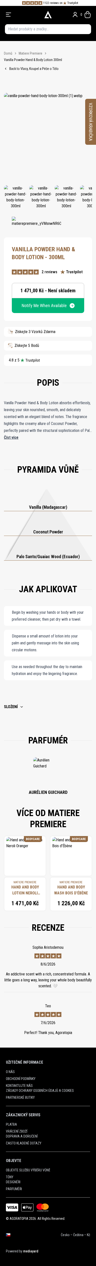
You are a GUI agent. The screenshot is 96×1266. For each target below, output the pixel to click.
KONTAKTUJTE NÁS (19, 1086)
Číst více (11, 437)
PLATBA (11, 1124)
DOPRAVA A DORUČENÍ (22, 1136)
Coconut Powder (48, 531)
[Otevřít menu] (22, 14)
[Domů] (48, 14)
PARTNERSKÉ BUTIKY (20, 1097)
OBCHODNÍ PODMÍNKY (20, 1079)
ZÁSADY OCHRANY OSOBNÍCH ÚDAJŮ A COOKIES (40, 1091)
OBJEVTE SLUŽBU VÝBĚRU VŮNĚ (28, 1170)
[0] (87, 14)
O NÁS (10, 1072)
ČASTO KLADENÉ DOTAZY (23, 1143)
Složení (11, 706)
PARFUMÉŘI (14, 1189)
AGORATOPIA (19, 1219)
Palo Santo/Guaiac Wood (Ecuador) (48, 556)
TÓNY (9, 1177)
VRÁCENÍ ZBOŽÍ (16, 1131)
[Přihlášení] (75, 14)
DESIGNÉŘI (13, 1182)
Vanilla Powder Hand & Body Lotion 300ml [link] (33, 60)
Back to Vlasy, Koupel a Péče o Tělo (34, 69)
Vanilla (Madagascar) (48, 507)
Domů (8, 53)
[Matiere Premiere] (36, 224)
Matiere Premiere (30, 53)
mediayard (30, 1251)
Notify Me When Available (44, 305)
